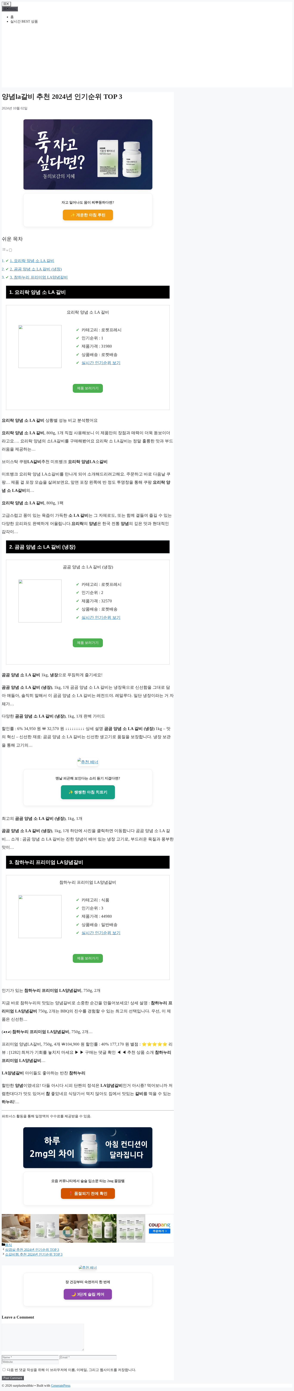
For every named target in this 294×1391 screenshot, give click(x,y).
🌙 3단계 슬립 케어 (87, 1294)
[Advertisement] (147, 57)
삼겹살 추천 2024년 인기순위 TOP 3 (32, 1249)
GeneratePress (60, 1385)
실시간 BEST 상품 (24, 21)
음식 (8, 1245)
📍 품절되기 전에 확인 (87, 1193)
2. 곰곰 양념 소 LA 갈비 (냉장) (36, 269)
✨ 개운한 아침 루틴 (87, 215)
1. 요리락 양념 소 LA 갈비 (32, 261)
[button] (7, 250)
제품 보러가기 (88, 388)
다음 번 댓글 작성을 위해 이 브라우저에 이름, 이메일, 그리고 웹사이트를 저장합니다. (71, 1370)
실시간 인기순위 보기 (101, 362)
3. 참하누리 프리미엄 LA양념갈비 (39, 277)
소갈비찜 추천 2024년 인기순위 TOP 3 (33, 1254)
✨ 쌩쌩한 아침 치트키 (87, 792)
